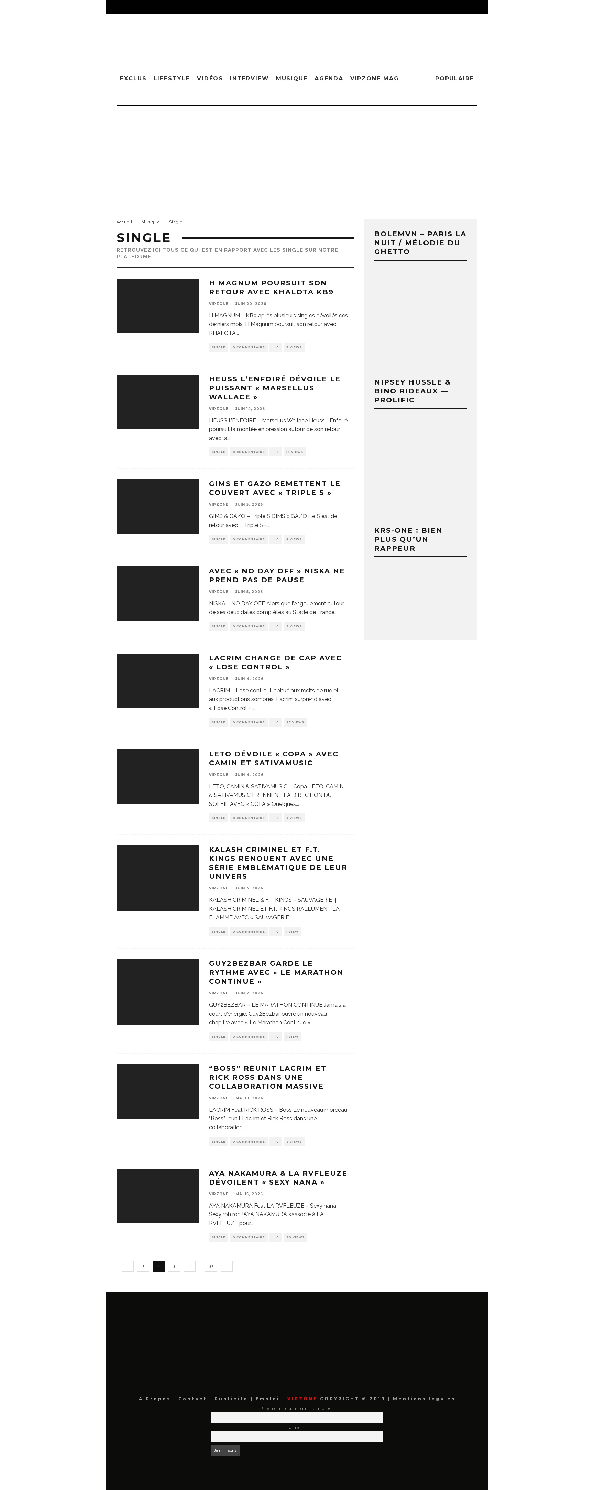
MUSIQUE (292, 78)
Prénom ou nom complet (297, 1408)
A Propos (156, 1398)
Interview (249, 78)
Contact (193, 1398)
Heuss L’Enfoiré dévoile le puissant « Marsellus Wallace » (275, 388)
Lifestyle (172, 78)
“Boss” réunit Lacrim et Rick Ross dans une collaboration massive (268, 1077)
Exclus (133, 78)
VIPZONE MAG (374, 78)
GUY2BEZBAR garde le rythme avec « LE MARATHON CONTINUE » (276, 972)
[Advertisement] (297, 157)
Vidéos (210, 78)
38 (211, 1266)
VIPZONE (219, 304)
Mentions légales (422, 1398)
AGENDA (329, 78)
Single (219, 347)
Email (297, 1427)
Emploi (269, 1398)
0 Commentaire (249, 347)
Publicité (232, 1398)
